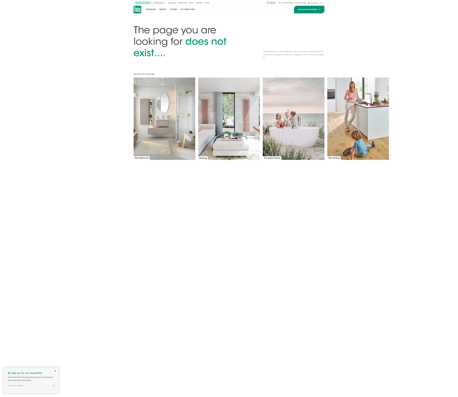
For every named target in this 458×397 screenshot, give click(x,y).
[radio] (143, 2)
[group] (150, 3)
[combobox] (322, 3)
